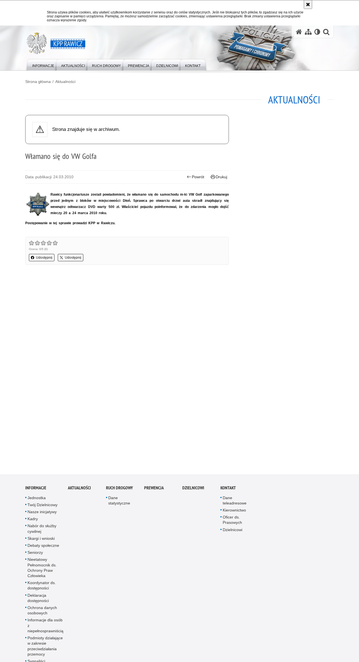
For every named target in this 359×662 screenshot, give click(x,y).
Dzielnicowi (232, 531)
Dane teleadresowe (235, 502)
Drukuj (221, 177)
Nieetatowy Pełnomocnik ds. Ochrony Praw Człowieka (42, 569)
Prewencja (154, 490)
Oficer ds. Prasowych (232, 522)
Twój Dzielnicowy (42, 506)
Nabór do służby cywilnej (41, 531)
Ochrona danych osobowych (42, 612)
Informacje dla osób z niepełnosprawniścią (45, 627)
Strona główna (38, 81)
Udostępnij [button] (44, 258)
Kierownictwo (234, 512)
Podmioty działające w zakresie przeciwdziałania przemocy (45, 648)
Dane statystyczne (119, 502)
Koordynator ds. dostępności (41, 587)
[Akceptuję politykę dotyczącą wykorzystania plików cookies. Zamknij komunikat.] (308, 4)
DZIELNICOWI (193, 490)
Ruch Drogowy (119, 490)
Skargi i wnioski (41, 540)
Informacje (35, 490)
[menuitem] (43, 65)
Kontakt (228, 490)
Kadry (32, 521)
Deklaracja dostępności (38, 600)
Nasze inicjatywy (42, 514)
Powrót (198, 177)
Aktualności (65, 81)
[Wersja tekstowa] (317, 31)
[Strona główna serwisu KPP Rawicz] (299, 31)
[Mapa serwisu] (308, 31)
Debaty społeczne (43, 547)
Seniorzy (35, 554)
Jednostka (36, 499)
